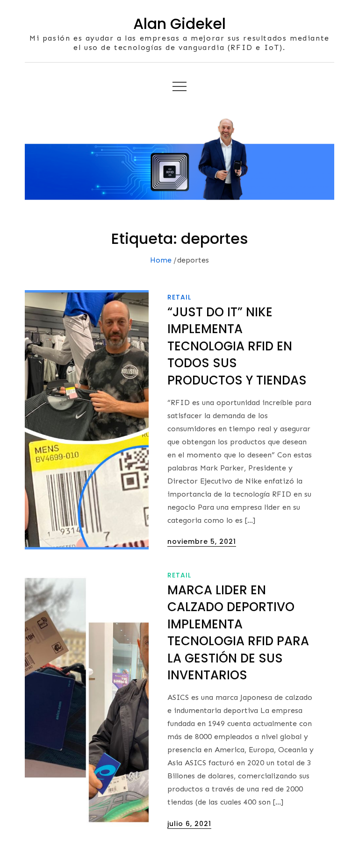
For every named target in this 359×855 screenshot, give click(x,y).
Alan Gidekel (179, 23)
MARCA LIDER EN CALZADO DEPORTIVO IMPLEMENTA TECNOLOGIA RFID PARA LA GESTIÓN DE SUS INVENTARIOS (238, 633)
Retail (179, 297)
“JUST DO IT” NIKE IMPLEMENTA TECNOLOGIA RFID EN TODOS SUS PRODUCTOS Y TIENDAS (237, 346)
